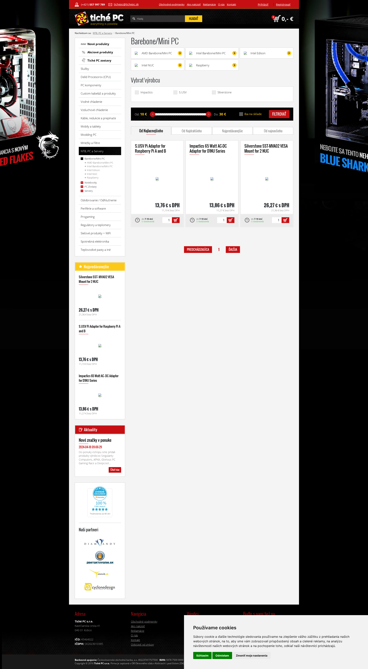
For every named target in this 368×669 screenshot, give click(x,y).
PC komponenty (91, 85)
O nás (221, 4)
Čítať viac (114, 470)
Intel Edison (93, 170)
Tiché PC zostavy (99, 60)
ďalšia (233, 249)
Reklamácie (209, 4)
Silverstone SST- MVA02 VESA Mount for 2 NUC (96, 279)
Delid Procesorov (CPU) (96, 77)
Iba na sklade (253, 114)
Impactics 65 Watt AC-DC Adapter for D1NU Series (208, 148)
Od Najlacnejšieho (151, 130)
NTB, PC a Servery (102, 33)
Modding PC (88, 135)
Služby (85, 69)
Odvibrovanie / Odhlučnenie (99, 200)
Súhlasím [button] (202, 655)
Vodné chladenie (91, 102)
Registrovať (283, 4)
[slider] (152, 114)
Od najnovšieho (273, 130)
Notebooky (91, 182)
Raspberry (93, 177)
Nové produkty (98, 44)
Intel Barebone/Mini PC (100, 166)
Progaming (88, 217)
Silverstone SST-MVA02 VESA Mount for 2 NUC (266, 148)
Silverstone (225, 92)
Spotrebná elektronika (95, 241)
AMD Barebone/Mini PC (100, 162)
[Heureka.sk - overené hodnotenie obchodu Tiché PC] (99, 501)
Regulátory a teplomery (96, 225)
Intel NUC (92, 174)
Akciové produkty (100, 52)
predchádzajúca (198, 249)
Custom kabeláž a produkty (98, 93)
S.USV (183, 92)
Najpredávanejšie (232, 130)
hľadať (193, 18)
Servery (89, 191)
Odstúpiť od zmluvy (142, 644)
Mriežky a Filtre (90, 143)
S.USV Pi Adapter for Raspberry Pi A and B (150, 148)
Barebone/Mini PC (95, 158)
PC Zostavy (91, 186)
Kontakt (231, 4)
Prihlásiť (263, 4)
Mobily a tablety (91, 126)
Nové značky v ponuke (95, 440)
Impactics (146, 92)
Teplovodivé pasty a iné (96, 250)
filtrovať (279, 114)
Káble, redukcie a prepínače (98, 118)
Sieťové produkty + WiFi (96, 233)
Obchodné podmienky (172, 4)
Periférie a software (93, 208)
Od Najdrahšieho (192, 130)
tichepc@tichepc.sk (126, 4)
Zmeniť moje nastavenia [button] (251, 655)
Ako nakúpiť (194, 4)
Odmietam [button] (222, 655)
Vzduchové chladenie (94, 110)
